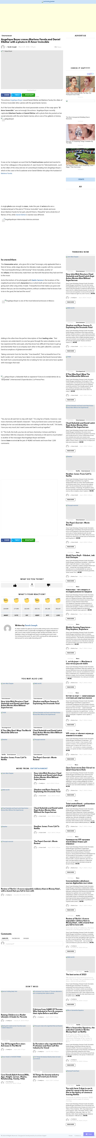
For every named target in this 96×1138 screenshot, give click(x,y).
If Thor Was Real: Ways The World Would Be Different (16, 732)
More (93, 293)
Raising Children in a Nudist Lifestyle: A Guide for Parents (14, 1016)
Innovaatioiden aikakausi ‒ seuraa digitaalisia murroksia (79, 882)
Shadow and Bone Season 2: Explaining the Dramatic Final (46, 703)
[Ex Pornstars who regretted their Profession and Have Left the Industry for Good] (48, 1033)
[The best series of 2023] (80, 964)
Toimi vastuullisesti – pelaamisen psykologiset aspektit (80, 805)
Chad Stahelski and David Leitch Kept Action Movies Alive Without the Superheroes (47, 733)
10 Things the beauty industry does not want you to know (46, 1076)
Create (81, 179)
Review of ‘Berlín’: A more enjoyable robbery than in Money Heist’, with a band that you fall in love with (31, 890)
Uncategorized (6, 727)
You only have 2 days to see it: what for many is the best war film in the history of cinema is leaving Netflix (79, 1092)
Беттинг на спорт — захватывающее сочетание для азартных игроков (80, 697)
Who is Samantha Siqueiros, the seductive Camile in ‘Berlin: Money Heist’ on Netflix (80, 1030)
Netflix (4, 754)
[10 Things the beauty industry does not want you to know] (48, 1064)
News (77, 552)
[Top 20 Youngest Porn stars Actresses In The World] (16, 1033)
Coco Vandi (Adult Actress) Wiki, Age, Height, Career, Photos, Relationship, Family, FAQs (15, 1077)
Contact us (78, 1135)
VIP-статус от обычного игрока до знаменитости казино (80, 735)
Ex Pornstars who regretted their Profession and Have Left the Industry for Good (48, 1046)
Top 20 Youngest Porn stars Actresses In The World (13, 1045)
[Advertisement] (48, 18)
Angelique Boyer (16, 100)
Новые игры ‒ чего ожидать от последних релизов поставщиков (79, 591)
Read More (70, 302)
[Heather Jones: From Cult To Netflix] (16, 747)
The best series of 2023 (76, 975)
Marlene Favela (6, 173)
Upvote (15, 585)
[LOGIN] (94, 2)
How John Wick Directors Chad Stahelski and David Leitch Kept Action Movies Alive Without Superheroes (15, 705)
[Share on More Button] (37, 95)
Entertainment (6, 698)
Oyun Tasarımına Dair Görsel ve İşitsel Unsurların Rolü (80, 769)
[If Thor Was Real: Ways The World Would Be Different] (16, 720)
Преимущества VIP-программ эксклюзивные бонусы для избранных (78, 842)
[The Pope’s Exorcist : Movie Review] (48, 747)
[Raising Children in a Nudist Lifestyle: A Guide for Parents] (16, 1001)
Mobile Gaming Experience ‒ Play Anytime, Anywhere (79, 628)
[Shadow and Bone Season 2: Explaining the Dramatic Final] (48, 691)
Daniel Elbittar (21, 215)
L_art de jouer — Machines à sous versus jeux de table (79, 663)
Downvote (49, 585)
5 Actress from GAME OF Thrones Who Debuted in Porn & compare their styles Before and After (48, 1012)
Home (70, 1135)
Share (3, 52)
